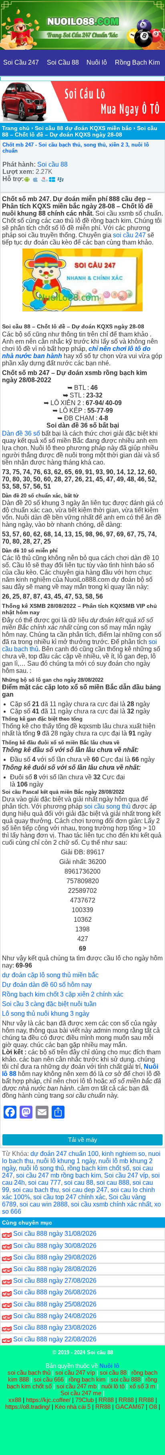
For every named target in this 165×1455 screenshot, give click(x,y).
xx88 (15, 1399)
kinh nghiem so (123, 1153)
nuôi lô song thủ (41, 1168)
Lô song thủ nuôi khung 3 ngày (45, 1013)
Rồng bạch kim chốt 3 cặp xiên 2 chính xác (62, 994)
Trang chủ (16, 128)
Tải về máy (82, 1139)
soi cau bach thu (35, 1189)
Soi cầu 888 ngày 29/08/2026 (55, 1257)
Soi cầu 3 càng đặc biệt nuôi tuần (49, 1004)
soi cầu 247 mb (76, 1386)
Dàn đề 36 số (21, 433)
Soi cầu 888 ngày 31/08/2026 (55, 1233)
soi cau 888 (113, 1182)
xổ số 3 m (142, 1386)
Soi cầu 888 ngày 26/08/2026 (55, 1292)
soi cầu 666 (49, 1379)
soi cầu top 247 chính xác (69, 1197)
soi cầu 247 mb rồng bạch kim (58, 1175)
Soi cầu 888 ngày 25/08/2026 (55, 1304)
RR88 (106, 1399)
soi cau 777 (44, 1182)
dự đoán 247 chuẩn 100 (64, 1153)
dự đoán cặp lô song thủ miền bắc (50, 975)
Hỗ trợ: (13, 178)
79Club (84, 1399)
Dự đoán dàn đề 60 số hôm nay (47, 984)
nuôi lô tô (113, 1386)
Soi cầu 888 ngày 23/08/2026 (55, 1327)
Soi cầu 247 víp (126, 1175)
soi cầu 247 (129, 235)
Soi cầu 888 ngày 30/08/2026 (55, 1245)
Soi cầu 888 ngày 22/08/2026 (55, 1339)
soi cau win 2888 (44, 1204)
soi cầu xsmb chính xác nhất (111, 1204)
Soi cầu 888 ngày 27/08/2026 (55, 1280)
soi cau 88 (78, 1182)
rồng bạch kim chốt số (98, 1168)
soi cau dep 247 (84, 1189)
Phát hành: (19, 164)
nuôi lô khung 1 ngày (65, 1160)
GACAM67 (129, 1406)
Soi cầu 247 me (80, 1393)
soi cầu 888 (126, 1379)
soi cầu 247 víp (75, 1372)
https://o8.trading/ (27, 1406)
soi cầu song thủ (107, 806)
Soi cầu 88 (52, 164)
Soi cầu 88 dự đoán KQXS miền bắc (83, 128)
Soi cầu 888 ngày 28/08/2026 (55, 1268)
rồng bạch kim (87, 1379)
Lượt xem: (18, 171)
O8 (153, 1406)
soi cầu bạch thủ (29, 1372)
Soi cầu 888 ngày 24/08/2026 (55, 1315)
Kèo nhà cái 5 (73, 1406)
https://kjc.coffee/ (48, 1399)
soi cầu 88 (113, 1372)
